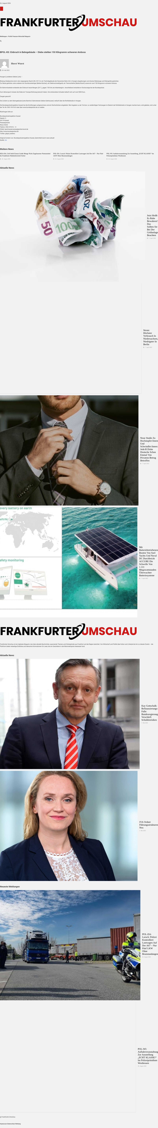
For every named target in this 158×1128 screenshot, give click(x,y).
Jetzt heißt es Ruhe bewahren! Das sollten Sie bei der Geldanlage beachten (152, 225)
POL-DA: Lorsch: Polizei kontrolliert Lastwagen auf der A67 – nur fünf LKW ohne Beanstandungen (150, 944)
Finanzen (15, 36)
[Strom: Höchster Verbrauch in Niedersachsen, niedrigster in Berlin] (70, 338)
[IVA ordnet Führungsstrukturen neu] (69, 826)
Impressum (3, 1124)
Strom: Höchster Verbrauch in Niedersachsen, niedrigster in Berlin (150, 337)
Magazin (27, 36)
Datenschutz (11, 1124)
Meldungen (3, 36)
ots (6, 140)
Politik (10, 36)
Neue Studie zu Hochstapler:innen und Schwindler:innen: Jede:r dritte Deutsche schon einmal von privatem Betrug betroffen (149, 449)
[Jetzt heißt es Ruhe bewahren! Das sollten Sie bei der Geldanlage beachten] (72, 226)
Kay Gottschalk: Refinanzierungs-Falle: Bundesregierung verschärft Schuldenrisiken (149, 712)
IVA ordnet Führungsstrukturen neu (148, 825)
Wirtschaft (21, 36)
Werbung (18, 1124)
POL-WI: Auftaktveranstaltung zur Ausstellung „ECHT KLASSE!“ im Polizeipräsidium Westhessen (148, 1056)
